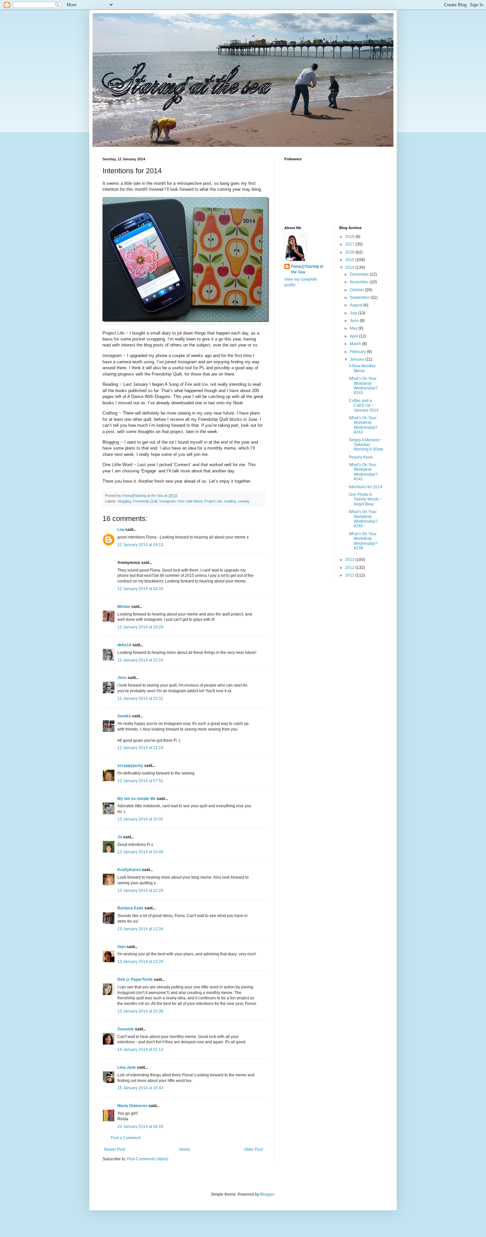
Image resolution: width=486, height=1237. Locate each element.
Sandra (124, 716)
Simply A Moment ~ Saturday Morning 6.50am (366, 445)
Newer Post (114, 1149)
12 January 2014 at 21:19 (140, 747)
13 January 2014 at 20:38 (140, 1011)
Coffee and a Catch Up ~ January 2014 (364, 405)
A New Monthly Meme (362, 368)
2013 (350, 559)
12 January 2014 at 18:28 (140, 627)
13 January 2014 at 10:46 (140, 852)
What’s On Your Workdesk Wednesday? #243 (363, 385)
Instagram (167, 501)
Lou (120, 529)
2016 (350, 252)
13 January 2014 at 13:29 (140, 961)
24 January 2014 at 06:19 (140, 1126)
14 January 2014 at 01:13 (140, 1049)
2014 (350, 267)
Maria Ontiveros (132, 1105)
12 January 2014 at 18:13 (140, 544)
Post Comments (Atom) (147, 1159)
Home (184, 1149)
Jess (122, 677)
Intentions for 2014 (365, 487)
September (360, 297)
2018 (350, 236)
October (357, 290)
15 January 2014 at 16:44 (140, 1088)
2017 (350, 244)
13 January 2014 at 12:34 (140, 929)
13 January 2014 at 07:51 (140, 780)
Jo (119, 837)
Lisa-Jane (126, 1067)
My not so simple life (136, 798)
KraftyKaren (129, 869)
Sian (121, 946)
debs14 (124, 645)
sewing (243, 501)
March (356, 343)
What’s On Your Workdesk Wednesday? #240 (363, 518)
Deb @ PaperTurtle (135, 979)
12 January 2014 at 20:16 (140, 660)
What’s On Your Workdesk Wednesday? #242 (363, 425)
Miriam (123, 606)
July (354, 313)
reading (230, 501)
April (354, 336)
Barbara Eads (130, 908)
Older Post (253, 1149)
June (355, 320)
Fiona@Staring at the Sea (307, 269)
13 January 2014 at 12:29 (140, 890)
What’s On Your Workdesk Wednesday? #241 (363, 471)
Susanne (125, 1029)
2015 (350, 260)
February (358, 351)
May (354, 328)
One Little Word (190, 501)
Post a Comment (126, 1138)
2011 (350, 575)
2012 (350, 567)
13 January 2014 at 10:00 (140, 819)
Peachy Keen (361, 457)
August (356, 305)
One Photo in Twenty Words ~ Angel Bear (365, 499)
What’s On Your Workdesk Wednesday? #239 (363, 541)
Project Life (213, 501)
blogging (124, 501)
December (360, 274)
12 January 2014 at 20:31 (140, 698)
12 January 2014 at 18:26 (140, 588)
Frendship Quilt (145, 501)
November (360, 282)
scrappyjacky (130, 765)
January (357, 359)
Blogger (267, 1194)
